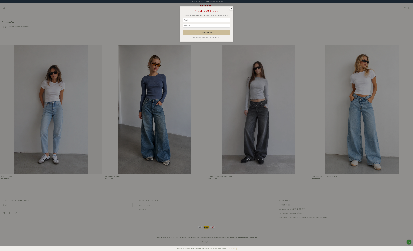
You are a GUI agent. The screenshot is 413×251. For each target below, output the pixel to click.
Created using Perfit (206, 40)
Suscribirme (206, 32)
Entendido (232, 248)
